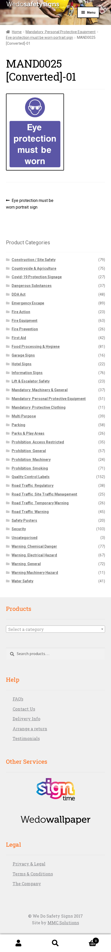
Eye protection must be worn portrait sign (39, 37)
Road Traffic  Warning (30, 512)
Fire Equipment (24, 321)
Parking (18, 425)
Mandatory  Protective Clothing (39, 407)
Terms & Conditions (33, 873)
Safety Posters (24, 520)
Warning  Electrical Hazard (34, 555)
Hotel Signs (21, 364)
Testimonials (26, 738)
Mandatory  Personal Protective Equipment (61, 32)
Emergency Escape (28, 303)
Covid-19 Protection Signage (37, 277)
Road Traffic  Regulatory (32, 485)
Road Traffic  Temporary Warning (40, 503)
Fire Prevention (25, 329)
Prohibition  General (29, 451)
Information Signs (27, 373)
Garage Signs (23, 355)
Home (17, 32)
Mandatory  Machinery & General (40, 390)
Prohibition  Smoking (30, 468)
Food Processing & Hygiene (36, 346)
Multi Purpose (24, 416)
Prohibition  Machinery (31, 460)
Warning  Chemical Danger (34, 546)
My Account (18, 943)
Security (19, 529)
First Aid (19, 338)
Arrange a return (30, 728)
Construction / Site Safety (34, 260)
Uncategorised (24, 538)
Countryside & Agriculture (34, 268)
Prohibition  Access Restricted (38, 442)
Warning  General (26, 564)
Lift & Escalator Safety (31, 381)
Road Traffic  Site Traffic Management (44, 494)
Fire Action (21, 312)
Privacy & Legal (29, 863)
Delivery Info (26, 718)
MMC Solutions (63, 922)
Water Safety (22, 581)
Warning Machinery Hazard (35, 573)
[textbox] (55, 629)
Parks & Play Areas (28, 433)
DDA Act (19, 294)
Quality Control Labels (31, 477)
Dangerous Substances (32, 286)
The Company (27, 883)
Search (55, 943)
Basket (85, 939)
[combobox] (55, 629)
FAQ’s (18, 699)
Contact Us (24, 709)
